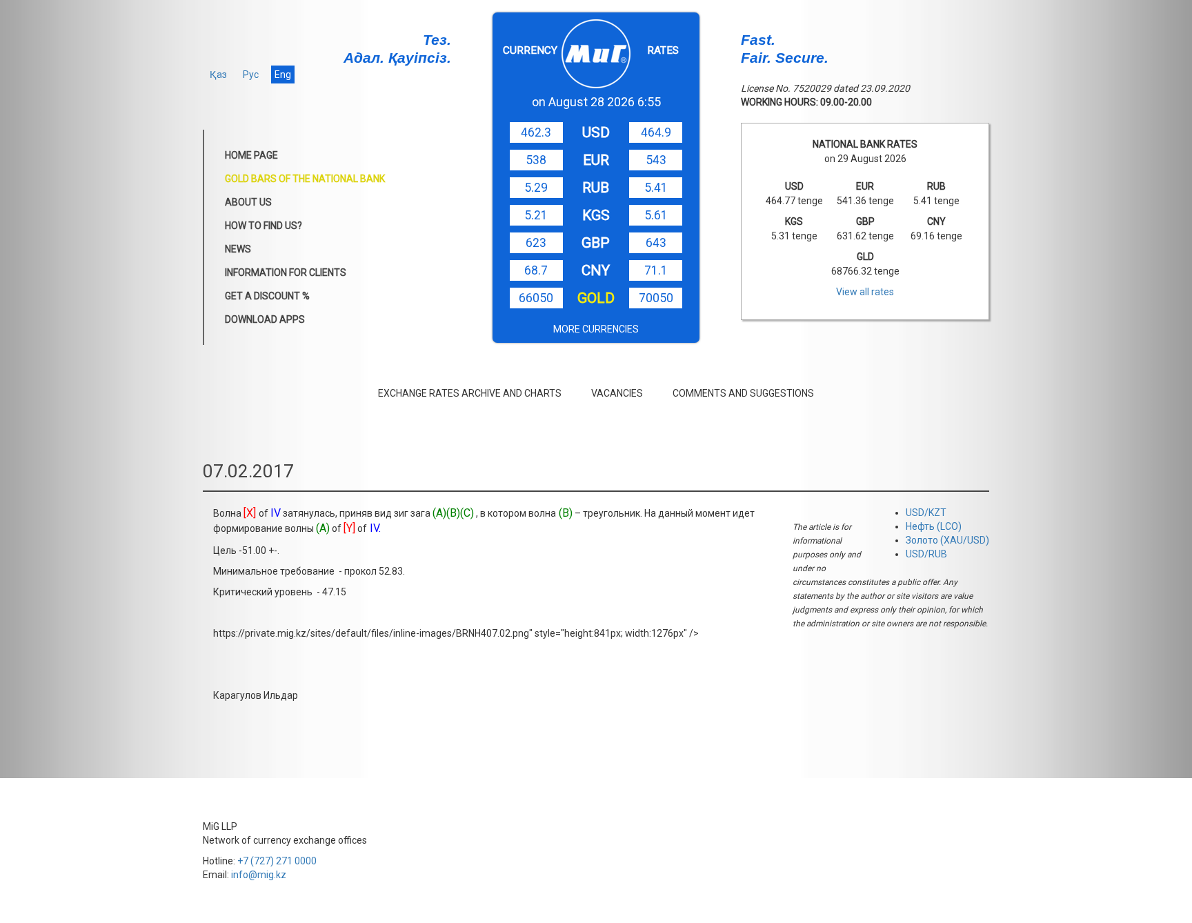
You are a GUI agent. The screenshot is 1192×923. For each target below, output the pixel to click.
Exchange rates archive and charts (470, 393)
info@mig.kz (258, 874)
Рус (251, 74)
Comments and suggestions (743, 393)
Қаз (218, 74)
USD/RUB (926, 553)
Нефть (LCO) (934, 526)
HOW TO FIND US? (263, 225)
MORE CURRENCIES (596, 329)
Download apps (265, 319)
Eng (283, 74)
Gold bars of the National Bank (305, 178)
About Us (248, 202)
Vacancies (617, 393)
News (238, 249)
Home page (251, 155)
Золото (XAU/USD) (947, 540)
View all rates (865, 291)
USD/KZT (926, 512)
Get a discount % (267, 295)
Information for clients (285, 272)
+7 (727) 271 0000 (277, 860)
